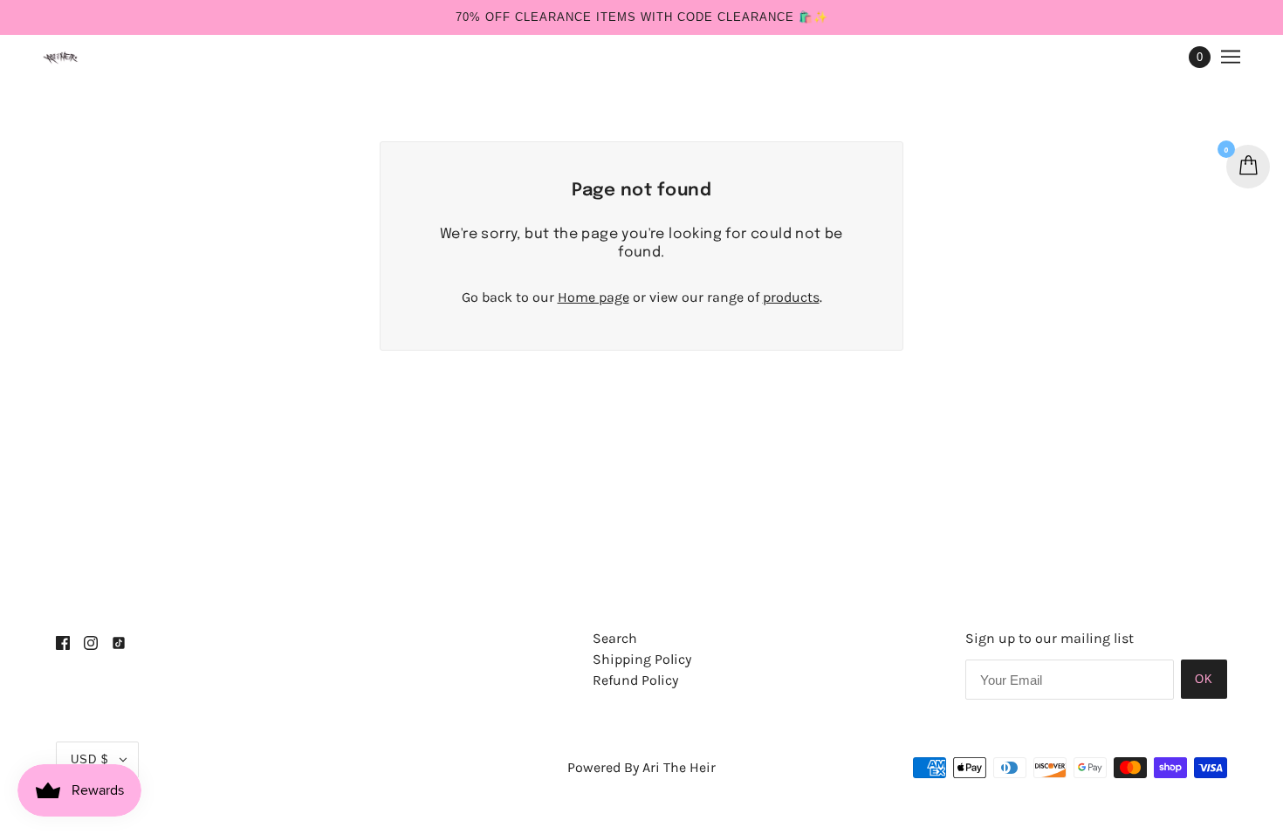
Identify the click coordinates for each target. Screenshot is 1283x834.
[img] (63, 642)
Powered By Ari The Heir (641, 767)
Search (615, 638)
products (791, 297)
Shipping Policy (642, 659)
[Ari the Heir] (61, 57)
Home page (593, 297)
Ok (1204, 679)
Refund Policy (635, 680)
